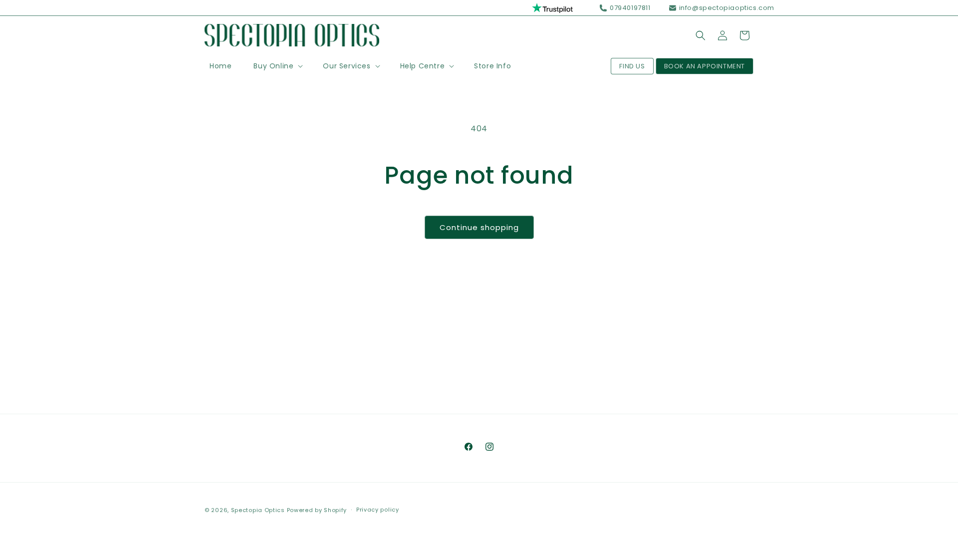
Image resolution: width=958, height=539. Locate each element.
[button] (277, 65)
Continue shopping (479, 227)
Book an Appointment (704, 66)
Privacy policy (377, 510)
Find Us (632, 66)
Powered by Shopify (317, 510)
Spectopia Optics (258, 510)
